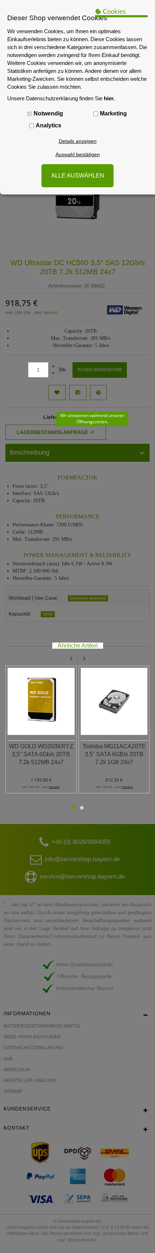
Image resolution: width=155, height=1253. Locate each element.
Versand (54, 787)
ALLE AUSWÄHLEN (77, 175)
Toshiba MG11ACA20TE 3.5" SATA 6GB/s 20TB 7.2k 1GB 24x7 (114, 754)
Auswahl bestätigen (78, 154)
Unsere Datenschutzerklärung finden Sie (61, 98)
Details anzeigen (78, 141)
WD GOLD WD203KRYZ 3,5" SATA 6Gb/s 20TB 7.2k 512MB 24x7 (41, 754)
